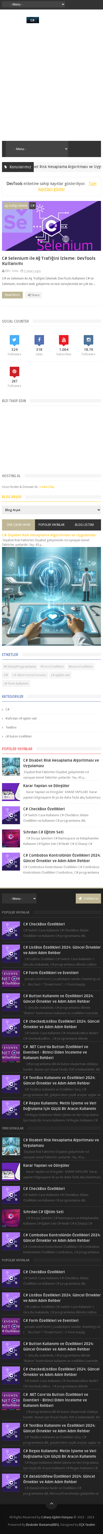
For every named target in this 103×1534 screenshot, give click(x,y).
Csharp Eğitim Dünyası (57, 1517)
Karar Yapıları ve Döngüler (46, 786)
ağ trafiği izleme (15, 205)
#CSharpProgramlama (20, 666)
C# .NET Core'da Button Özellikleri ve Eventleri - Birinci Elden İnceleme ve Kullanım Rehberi (55, 1052)
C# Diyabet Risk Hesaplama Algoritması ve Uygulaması (54, 167)
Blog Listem (84, 525)
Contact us (90, 898)
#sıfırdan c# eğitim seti (21, 718)
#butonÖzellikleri (80, 666)
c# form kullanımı (16, 683)
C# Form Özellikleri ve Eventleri (50, 973)
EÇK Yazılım (87, 1525)
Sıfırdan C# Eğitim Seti (43, 832)
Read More (12, 295)
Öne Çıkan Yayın (18, 525)
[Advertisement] (51, 82)
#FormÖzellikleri (52, 666)
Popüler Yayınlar (51, 525)
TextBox (11, 727)
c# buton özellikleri (19, 736)
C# (32, 205)
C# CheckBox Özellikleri (44, 809)
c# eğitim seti (60, 675)
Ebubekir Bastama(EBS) (42, 1525)
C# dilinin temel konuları (29, 675)
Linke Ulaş (47, 487)
